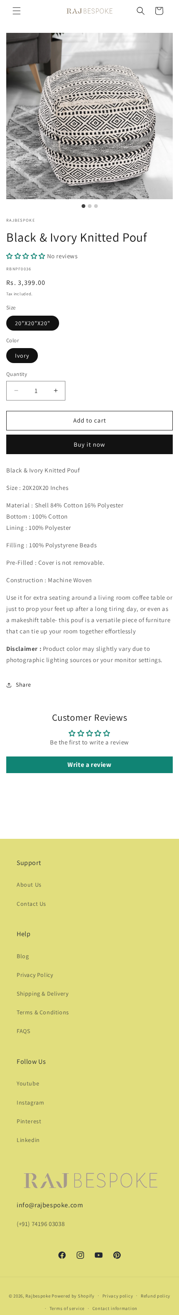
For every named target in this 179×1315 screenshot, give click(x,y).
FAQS (23, 1031)
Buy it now (89, 444)
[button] (16, 11)
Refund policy (155, 1296)
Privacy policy (117, 1296)
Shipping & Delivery (42, 993)
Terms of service (67, 1308)
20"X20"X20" (32, 323)
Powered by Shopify (73, 1295)
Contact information (114, 1308)
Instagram (30, 1102)
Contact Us (31, 903)
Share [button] (23, 684)
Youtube (28, 1083)
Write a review (89, 764)
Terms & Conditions (43, 1012)
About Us (29, 884)
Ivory (22, 355)
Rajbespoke (37, 1295)
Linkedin (28, 1140)
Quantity (16, 374)
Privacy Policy (35, 975)
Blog (23, 956)
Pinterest (29, 1121)
